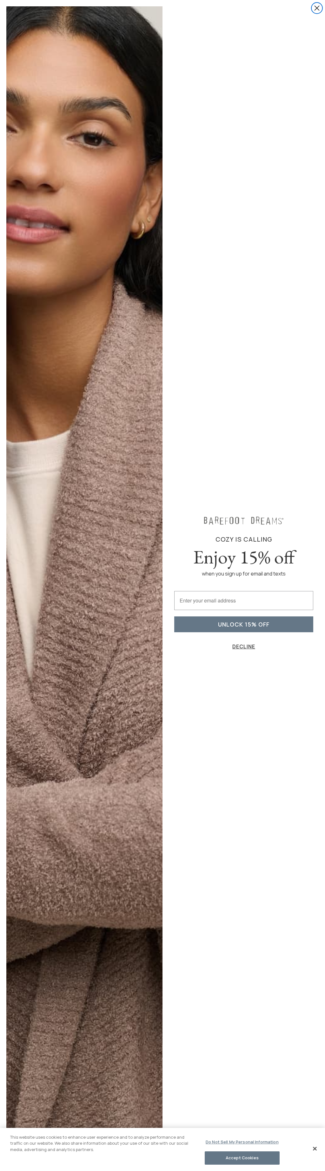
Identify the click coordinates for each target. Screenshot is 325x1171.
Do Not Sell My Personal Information (242, 1142)
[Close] (315, 1148)
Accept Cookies (242, 1158)
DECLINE (243, 646)
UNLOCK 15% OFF (243, 624)
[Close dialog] (316, 8)
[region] (162, 1149)
